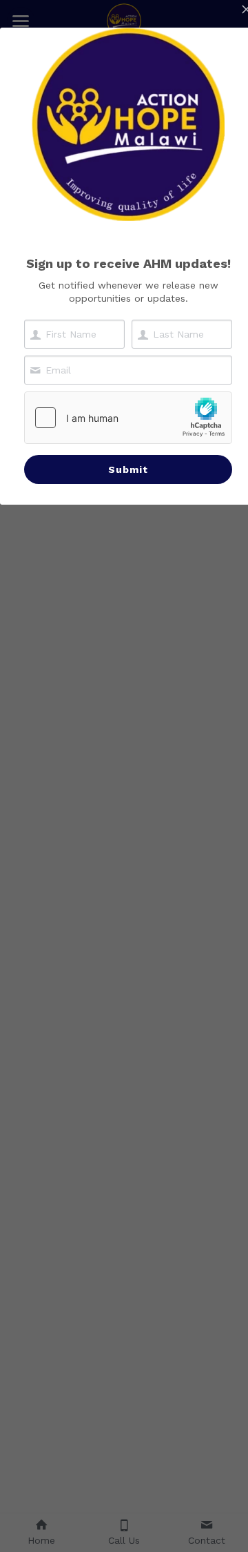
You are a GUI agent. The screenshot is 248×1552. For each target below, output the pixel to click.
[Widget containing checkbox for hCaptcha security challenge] (128, 417)
